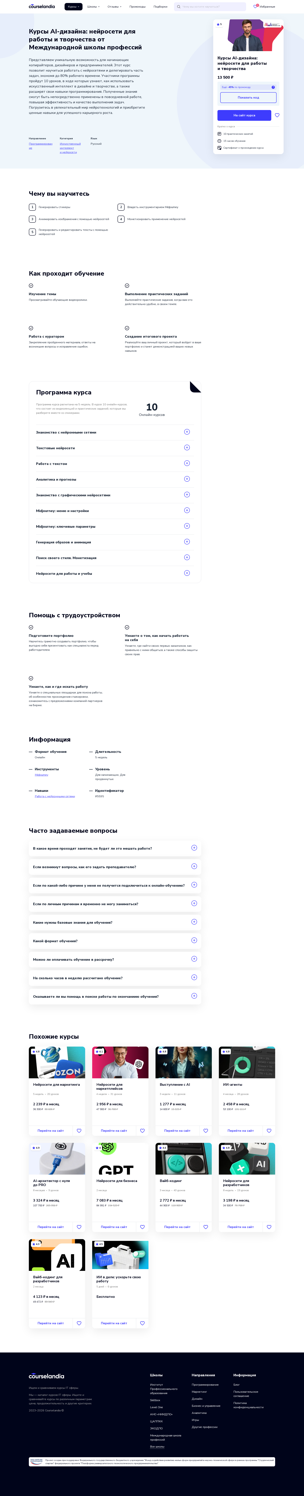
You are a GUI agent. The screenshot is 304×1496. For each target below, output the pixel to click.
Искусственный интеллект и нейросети (70, 148)
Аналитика (199, 1413)
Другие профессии (204, 1427)
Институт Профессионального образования (164, 1389)
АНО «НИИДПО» (161, 1414)
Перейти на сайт (51, 1131)
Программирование (205, 1385)
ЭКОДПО (156, 1428)
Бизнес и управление (206, 1406)
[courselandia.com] (42, 6)
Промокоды (137, 7)
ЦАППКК (156, 1421)
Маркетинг (199, 1392)
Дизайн (197, 1399)
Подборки (160, 7)
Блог (236, 1385)
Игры (195, 1420)
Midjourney (41, 775)
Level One (156, 1407)
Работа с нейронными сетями (55, 796)
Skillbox (155, 1400)
